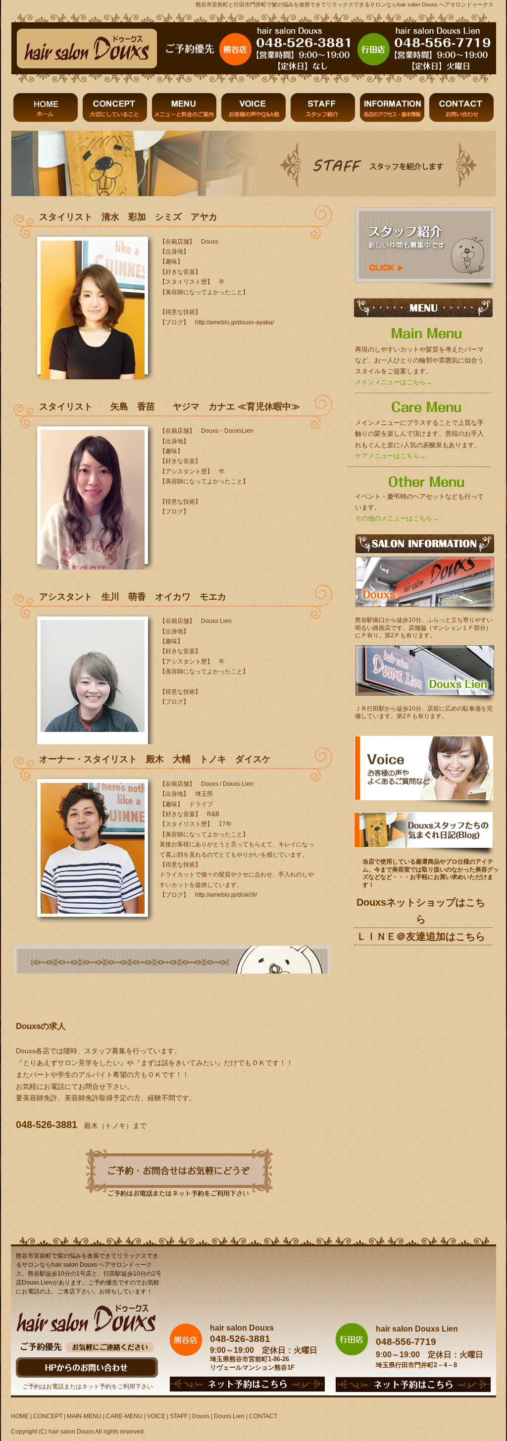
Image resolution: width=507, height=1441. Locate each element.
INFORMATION (392, 107)
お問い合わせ (461, 107)
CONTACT (263, 1416)
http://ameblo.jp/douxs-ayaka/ (234, 322)
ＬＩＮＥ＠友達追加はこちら (420, 936)
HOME (45, 107)
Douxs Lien (229, 1416)
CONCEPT (47, 1416)
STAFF (179, 1416)
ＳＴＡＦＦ (322, 107)
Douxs (200, 1416)
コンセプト (115, 107)
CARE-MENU (124, 1416)
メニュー (184, 107)
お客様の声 (253, 107)
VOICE (156, 1416)
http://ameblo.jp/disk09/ (226, 894)
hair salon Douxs (71, 1431)
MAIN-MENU (84, 1416)
